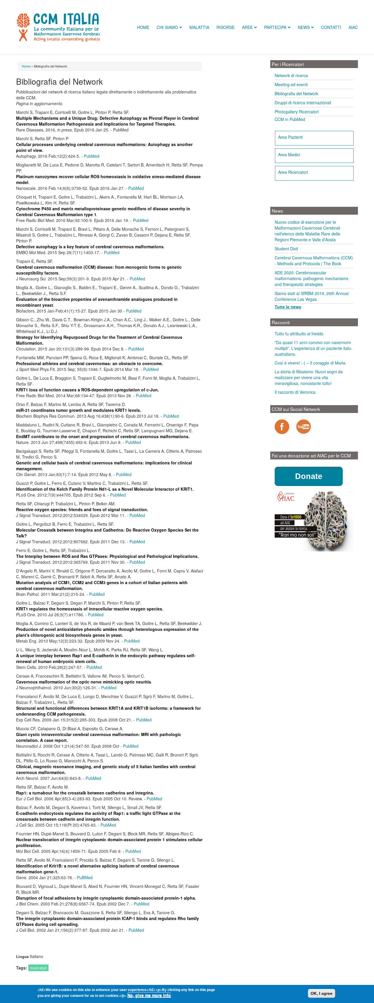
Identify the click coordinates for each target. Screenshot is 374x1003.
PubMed (91, 156)
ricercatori (38, 968)
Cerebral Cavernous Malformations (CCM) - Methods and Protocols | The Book (314, 260)
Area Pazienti (290, 137)
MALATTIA (199, 27)
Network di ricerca (291, 75)
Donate (308, 476)
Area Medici (289, 154)
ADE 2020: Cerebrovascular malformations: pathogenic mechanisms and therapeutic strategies (311, 278)
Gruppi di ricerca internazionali (303, 102)
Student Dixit (286, 248)
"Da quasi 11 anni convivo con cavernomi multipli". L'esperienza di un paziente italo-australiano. (313, 348)
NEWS (304, 27)
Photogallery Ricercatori (297, 111)
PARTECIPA (275, 27)
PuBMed (85, 877)
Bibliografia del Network (296, 93)
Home (26, 66)
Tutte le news (288, 307)
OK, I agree (322, 993)
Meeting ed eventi (291, 84)
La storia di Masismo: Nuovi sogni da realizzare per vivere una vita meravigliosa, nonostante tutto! (309, 377)
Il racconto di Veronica (295, 392)
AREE (247, 27)
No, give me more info (149, 995)
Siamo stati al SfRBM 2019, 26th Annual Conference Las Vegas (312, 296)
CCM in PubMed (290, 119)
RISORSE (226, 27)
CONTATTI (331, 27)
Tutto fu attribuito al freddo (299, 333)
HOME (143, 27)
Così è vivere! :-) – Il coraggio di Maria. (311, 363)
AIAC (353, 27)
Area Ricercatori (293, 172)
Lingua (22, 956)
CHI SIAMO (167, 27)
